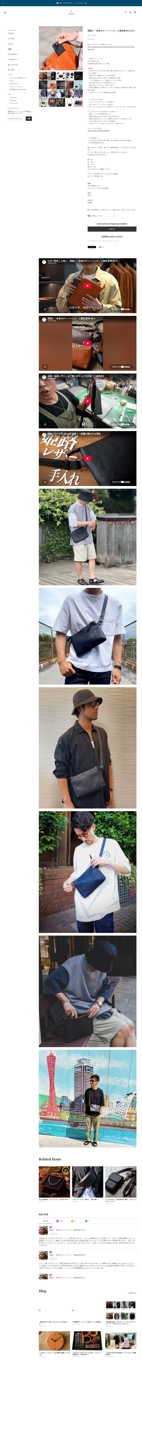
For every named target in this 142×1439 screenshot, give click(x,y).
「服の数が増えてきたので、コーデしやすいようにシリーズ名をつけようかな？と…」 (120, 1322)
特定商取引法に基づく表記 (18, 89)
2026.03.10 (109, 1357)
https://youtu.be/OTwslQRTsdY (98, 131)
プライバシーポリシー (16, 86)
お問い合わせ (14, 83)
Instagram (13, 97)
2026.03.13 (43, 1357)
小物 (9, 49)
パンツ (10, 44)
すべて (45, 1221)
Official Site (14, 103)
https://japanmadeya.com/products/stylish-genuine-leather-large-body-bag (111, 48)
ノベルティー (13, 59)
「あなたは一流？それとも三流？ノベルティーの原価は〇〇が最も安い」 (87, 1353)
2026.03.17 (109, 1326)
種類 (89, 216)
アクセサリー (13, 54)
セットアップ (13, 65)
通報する (101, 247)
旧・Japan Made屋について (18, 78)
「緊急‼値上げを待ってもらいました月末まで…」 (53, 1322)
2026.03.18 (76, 1324)
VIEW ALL (132, 1293)
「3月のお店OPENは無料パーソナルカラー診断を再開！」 (120, 1353)
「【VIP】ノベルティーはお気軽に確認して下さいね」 (54, 1353)
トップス (11, 39)
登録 (29, 118)
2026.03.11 (76, 1357)
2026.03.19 (43, 1326)
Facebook (13, 100)
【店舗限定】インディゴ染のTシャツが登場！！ (87, 1322)
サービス (11, 70)
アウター (11, 33)
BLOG (12, 81)
